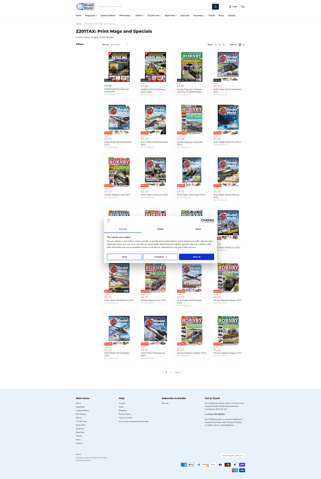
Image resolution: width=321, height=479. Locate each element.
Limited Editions (107, 15)
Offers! (139, 15)
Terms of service (125, 418)
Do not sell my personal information (134, 421)
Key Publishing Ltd (111, 94)
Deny (124, 257)
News (221, 15)
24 (216, 44)
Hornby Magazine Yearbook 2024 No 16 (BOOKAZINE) (189, 90)
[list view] (243, 44)
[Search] (215, 7)
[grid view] (240, 44)
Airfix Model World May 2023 (227, 142)
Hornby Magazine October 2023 (191, 353)
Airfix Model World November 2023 (154, 143)
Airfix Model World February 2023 (226, 196)
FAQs (121, 407)
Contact (122, 403)
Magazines (90, 15)
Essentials (198, 15)
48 (224, 44)
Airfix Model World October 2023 (117, 354)
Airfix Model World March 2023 (118, 300)
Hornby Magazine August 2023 (227, 353)
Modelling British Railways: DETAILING (116, 90)
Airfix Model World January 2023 (153, 354)
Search (78, 454)
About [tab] (198, 229)
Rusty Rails (170, 15)
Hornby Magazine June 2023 (117, 194)
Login (234, 6)
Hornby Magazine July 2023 (153, 300)
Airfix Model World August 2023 (189, 301)
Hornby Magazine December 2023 (190, 143)
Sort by (105, 45)
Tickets (211, 15)
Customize (159, 257)
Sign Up (165, 403)
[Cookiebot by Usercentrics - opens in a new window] (203, 221)
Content (231, 15)
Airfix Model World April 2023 (191, 194)
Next (177, 372)
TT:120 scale (153, 15)
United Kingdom (231, 455)
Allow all (196, 257)
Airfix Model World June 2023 (154, 194)
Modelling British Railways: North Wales (153, 90)
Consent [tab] (123, 229)
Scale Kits (185, 15)
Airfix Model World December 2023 (118, 143)
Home (78, 15)
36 (220, 44)
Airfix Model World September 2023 (227, 90)
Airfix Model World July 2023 (226, 247)
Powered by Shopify (83, 460)
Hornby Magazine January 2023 (227, 300)
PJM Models (125, 15)
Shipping (122, 410)
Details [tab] (160, 229)
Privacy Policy (125, 414)
